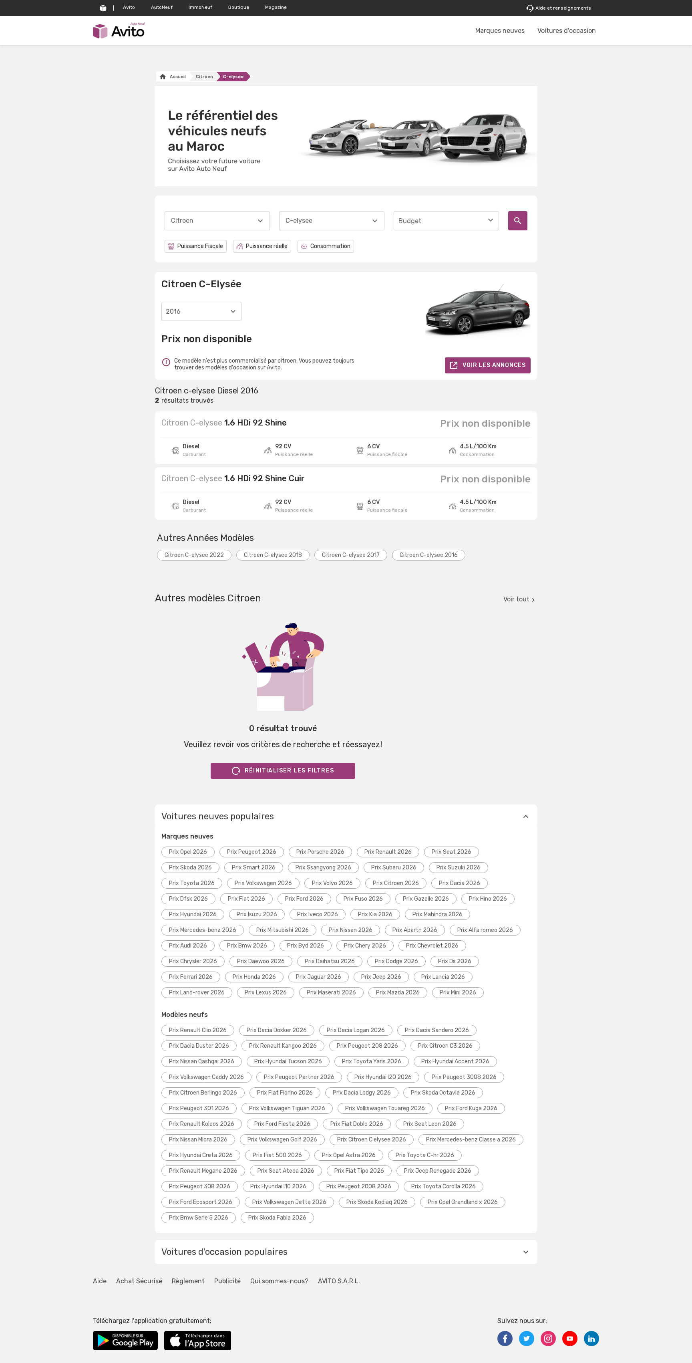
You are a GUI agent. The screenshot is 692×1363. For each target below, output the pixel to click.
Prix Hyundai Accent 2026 (455, 1061)
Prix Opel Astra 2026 (349, 1155)
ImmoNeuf (200, 7)
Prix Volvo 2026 (332, 883)
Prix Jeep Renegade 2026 (437, 1170)
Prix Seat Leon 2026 (430, 1124)
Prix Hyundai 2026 (193, 914)
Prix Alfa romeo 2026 (485, 930)
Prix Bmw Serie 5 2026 (198, 1217)
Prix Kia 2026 (375, 914)
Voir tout (516, 599)
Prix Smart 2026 (254, 867)
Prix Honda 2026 (254, 977)
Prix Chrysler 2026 (193, 961)
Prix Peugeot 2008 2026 (358, 1186)
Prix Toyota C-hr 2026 (425, 1155)
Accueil (178, 76)
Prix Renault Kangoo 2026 (283, 1045)
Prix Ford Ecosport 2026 (200, 1202)
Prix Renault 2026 (388, 852)
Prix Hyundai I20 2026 (383, 1077)
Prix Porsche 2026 (320, 852)
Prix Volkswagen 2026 (263, 883)
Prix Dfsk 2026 (188, 898)
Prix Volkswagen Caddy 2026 (206, 1077)
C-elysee (233, 76)
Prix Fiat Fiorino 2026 (285, 1092)
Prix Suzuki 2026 (459, 867)
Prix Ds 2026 (454, 961)
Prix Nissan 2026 (350, 930)
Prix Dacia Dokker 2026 (277, 1030)
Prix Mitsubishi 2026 (282, 930)
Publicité (227, 1281)
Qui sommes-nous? (279, 1281)
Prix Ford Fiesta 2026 (282, 1124)
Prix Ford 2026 (304, 898)
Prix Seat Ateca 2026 (285, 1170)
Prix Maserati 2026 (331, 992)
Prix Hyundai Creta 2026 (201, 1155)
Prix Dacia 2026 (459, 883)
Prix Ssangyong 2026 (323, 867)
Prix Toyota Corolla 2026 (443, 1186)
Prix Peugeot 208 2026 (367, 1045)
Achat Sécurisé (139, 1281)
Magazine (276, 7)
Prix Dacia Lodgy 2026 (362, 1092)
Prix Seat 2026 (451, 852)
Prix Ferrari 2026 (191, 977)
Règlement (188, 1281)
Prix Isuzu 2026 (257, 914)
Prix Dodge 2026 (396, 961)
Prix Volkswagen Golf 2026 (282, 1139)
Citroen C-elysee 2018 (273, 555)
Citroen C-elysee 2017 (351, 555)
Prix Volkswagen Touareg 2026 (385, 1108)
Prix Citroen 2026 (396, 883)
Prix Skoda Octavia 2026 (443, 1092)
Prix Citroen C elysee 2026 (371, 1139)
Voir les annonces (494, 365)
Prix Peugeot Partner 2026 (299, 1077)
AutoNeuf (162, 7)
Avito (129, 7)
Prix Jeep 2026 (381, 977)
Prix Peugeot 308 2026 (199, 1186)
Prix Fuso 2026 (363, 898)
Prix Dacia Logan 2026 (356, 1030)
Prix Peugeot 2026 (251, 852)
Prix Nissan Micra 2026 (198, 1139)
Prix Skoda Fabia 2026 (277, 1217)
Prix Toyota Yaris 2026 (371, 1061)
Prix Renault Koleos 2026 (201, 1124)
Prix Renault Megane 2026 (203, 1170)
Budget (409, 221)
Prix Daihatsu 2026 (330, 961)
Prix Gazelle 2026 (426, 898)
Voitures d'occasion (566, 30)
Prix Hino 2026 (488, 898)
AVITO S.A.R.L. (339, 1281)
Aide (100, 1281)
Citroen (204, 76)
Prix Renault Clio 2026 (198, 1030)
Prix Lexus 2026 (266, 992)
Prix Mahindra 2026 (437, 914)
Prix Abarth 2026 (414, 930)
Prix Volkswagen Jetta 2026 (289, 1202)
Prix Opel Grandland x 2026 (463, 1202)
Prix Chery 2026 (365, 945)
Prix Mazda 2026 (398, 992)
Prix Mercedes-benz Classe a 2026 (471, 1139)
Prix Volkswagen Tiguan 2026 (287, 1108)
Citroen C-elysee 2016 (429, 555)
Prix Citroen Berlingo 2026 (203, 1092)
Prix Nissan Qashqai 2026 (201, 1061)
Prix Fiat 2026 (246, 898)
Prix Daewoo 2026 (261, 961)
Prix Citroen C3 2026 (445, 1045)
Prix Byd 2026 (305, 945)
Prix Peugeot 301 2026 (199, 1108)
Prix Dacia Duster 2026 (199, 1045)
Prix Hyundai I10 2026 (278, 1186)
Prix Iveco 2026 (317, 914)
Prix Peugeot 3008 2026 (464, 1077)
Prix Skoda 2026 (190, 867)
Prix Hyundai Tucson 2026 (288, 1061)
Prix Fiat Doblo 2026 (356, 1124)
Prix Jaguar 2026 (318, 977)
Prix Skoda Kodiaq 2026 (377, 1202)
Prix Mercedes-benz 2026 (202, 930)
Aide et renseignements (563, 8)
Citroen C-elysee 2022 (194, 555)
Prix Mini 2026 (458, 992)
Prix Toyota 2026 (192, 883)
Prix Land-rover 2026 (197, 992)
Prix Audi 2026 (188, 945)
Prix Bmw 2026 (247, 945)
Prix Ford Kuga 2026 (471, 1108)
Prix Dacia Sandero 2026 (437, 1030)
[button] (346, 816)
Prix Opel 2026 (188, 852)
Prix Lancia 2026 (443, 977)
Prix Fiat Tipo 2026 (359, 1170)
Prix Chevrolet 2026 (432, 945)
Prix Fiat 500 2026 (277, 1155)
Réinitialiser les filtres (289, 770)
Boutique (238, 7)
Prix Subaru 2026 (393, 867)
